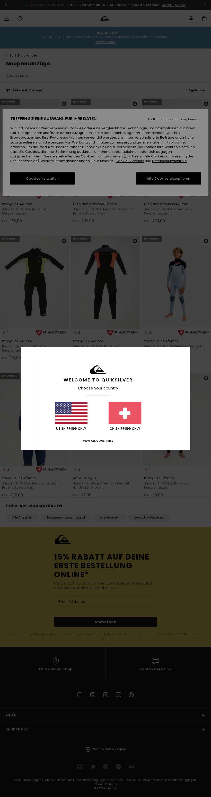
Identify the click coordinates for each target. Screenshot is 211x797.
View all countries (98, 441)
